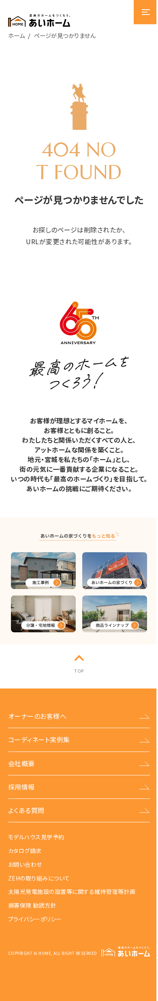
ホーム (16, 35)
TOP (78, 670)
